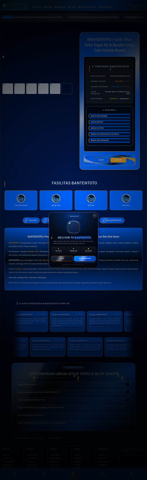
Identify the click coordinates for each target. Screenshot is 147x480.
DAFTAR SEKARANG (85, 258)
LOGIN (62, 258)
